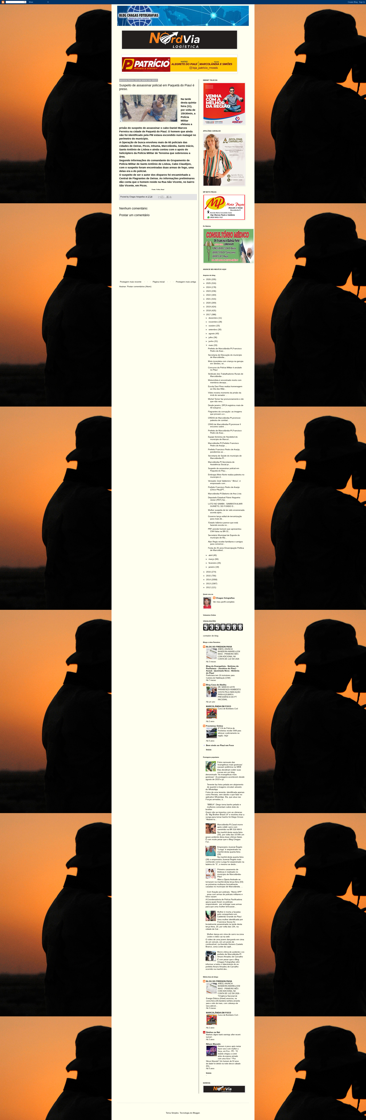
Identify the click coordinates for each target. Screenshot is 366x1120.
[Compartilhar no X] (165, 197)
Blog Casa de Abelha (216, 685)
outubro (212, 325)
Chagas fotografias (225, 598)
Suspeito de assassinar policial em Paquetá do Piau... (223, 469)
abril (211, 555)
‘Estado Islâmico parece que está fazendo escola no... (223, 523)
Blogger (196, 1113)
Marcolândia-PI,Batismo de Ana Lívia (224, 493)
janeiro (212, 567)
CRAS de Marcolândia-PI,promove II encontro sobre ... (224, 425)
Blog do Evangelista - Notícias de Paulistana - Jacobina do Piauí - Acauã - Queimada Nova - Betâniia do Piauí (222, 669)
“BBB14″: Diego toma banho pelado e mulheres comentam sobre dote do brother (223, 807)
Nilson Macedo (213, 1044)
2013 (208, 583)
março (212, 559)
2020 (208, 303)
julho (211, 337)
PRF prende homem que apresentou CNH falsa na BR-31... (224, 530)
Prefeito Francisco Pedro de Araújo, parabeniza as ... (224, 450)
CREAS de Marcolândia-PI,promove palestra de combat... (224, 419)
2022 (208, 295)
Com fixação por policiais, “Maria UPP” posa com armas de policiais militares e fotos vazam (224, 894)
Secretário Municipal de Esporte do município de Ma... (224, 536)
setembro (213, 329)
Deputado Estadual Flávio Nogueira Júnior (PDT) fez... (224, 498)
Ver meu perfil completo (223, 602)
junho (211, 341)
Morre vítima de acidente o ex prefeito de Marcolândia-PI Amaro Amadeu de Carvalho (230, 954)
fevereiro (213, 563)
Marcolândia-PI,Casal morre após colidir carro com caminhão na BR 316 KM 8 (230, 827)
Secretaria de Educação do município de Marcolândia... (225, 356)
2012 (208, 587)
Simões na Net (213, 1032)
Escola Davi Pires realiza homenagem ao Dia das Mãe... (225, 387)
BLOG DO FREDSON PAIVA (219, 647)
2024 (208, 287)
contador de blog (210, 636)
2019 (208, 306)
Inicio (208, 749)
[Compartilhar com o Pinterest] (170, 197)
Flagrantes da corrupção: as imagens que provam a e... (225, 412)
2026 (208, 279)
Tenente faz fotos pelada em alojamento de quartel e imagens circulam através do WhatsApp (224, 787)
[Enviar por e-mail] (159, 197)
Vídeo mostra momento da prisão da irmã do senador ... (224, 394)
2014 (208, 579)
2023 (208, 291)
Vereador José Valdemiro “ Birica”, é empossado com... (224, 482)
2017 (208, 314)
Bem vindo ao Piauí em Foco (220, 745)
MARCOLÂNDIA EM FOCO (218, 706)
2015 (208, 576)
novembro (213, 322)
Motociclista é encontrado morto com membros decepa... (224, 381)
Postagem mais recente (130, 282)
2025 (208, 283)
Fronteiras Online (214, 726)
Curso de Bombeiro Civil (228, 709)
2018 (208, 310)
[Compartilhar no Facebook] (167, 197)
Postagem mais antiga (186, 282)
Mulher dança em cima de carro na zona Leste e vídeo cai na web (225, 935)
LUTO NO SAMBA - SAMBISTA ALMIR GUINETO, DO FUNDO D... (225, 505)
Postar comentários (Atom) (139, 286)
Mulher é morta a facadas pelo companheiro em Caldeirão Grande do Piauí (229, 914)
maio (211, 345)
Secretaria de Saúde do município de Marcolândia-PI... (225, 457)
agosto (212, 333)
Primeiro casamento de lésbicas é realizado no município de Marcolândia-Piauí (229, 873)
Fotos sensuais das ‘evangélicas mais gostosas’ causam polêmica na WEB (229, 764)
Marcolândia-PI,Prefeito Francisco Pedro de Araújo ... (223, 444)
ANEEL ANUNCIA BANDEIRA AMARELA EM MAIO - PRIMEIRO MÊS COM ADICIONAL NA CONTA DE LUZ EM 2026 (229, 654)
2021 (208, 299)
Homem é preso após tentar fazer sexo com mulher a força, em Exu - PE (229, 1048)
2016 (208, 572)
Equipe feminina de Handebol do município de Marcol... (223, 438)
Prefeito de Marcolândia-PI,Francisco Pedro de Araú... (225, 349)
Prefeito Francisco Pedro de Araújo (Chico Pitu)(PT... (224, 488)
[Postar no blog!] (162, 197)
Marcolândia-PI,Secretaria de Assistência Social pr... (221, 463)
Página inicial (159, 282)
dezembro (213, 318)
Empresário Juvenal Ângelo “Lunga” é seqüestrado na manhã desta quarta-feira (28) (229, 850)
